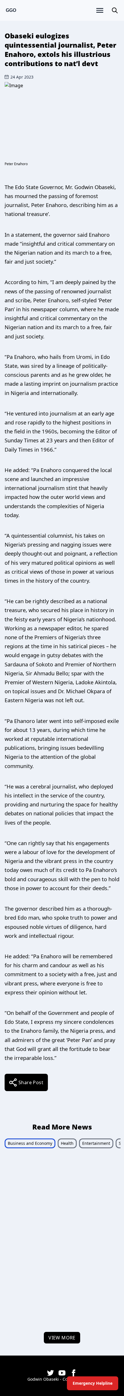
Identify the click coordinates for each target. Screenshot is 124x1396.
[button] (115, 10)
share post (30, 1082)
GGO (11, 10)
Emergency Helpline (92, 1383)
